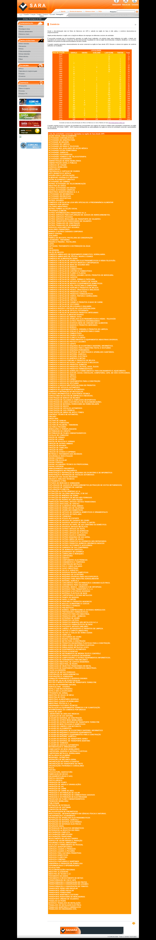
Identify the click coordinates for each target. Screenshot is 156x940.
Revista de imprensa (76, 11)
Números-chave (90, 11)
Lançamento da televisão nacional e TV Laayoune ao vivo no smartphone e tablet (107, 15)
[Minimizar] (135, 24)
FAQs (100, 11)
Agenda (63, 11)
